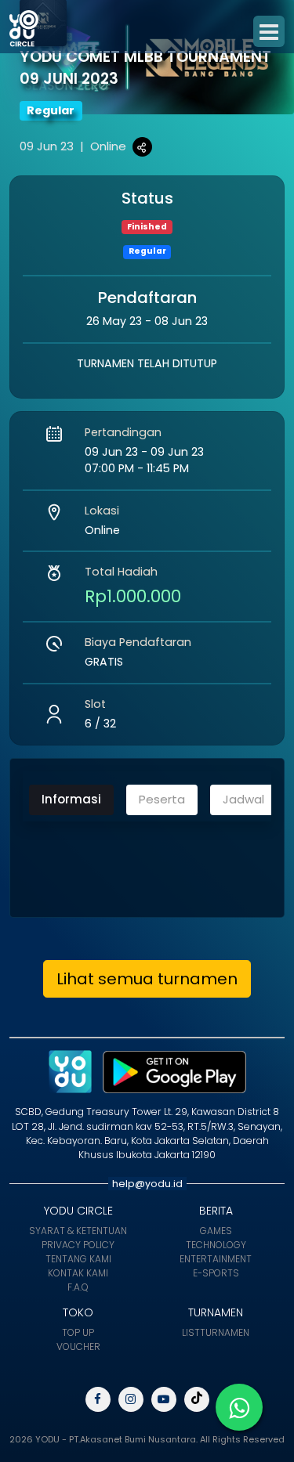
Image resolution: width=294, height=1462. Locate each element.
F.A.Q (78, 1287)
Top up (78, 1332)
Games (216, 1230)
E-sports (216, 1273)
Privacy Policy (78, 1244)
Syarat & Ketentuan (78, 1230)
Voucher (78, 1346)
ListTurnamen (215, 1332)
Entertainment (216, 1258)
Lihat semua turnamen (147, 979)
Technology (216, 1244)
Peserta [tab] (162, 799)
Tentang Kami (78, 1258)
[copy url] (142, 147)
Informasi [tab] (71, 799)
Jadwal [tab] (243, 799)
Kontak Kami (78, 1273)
